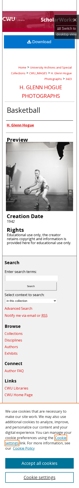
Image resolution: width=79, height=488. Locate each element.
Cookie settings (40, 477)
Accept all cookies (39, 463)
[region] (39, 445)
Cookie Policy (24, 448)
